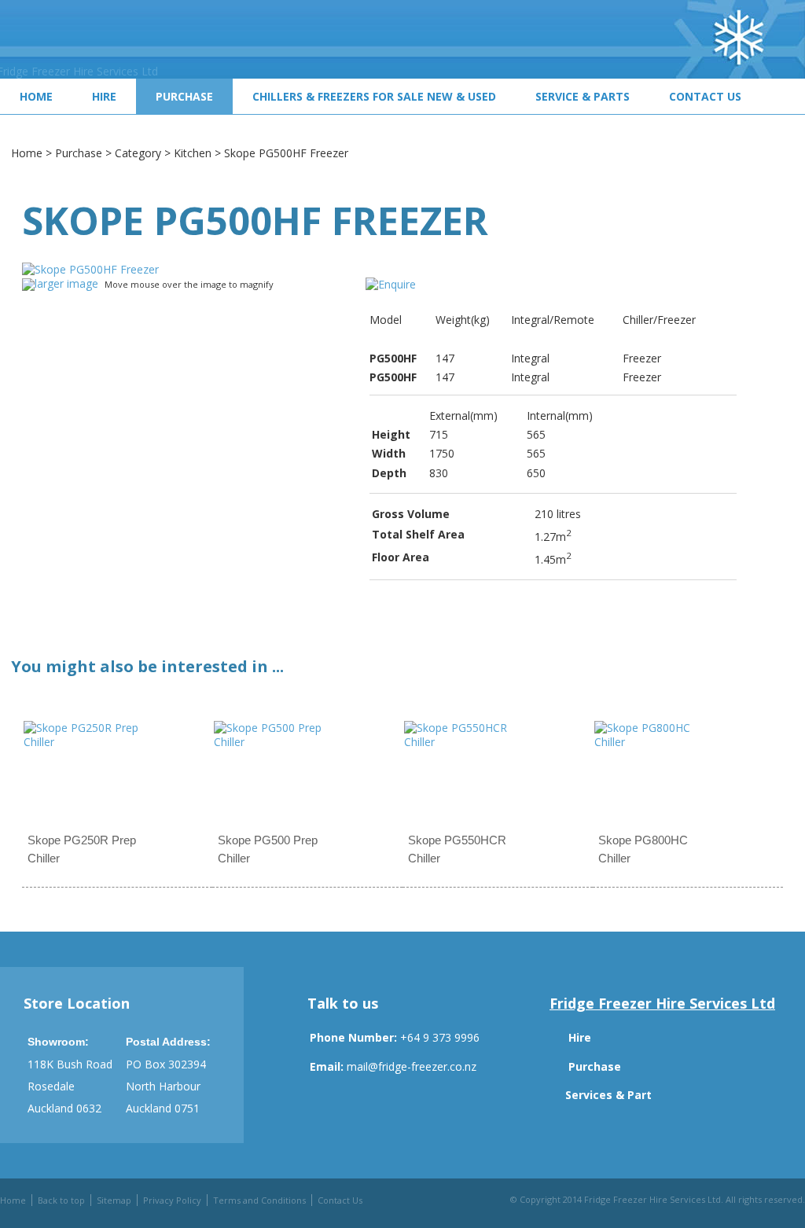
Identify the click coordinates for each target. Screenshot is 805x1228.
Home (36, 96)
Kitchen (192, 152)
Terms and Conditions (259, 1200)
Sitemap (114, 1200)
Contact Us (705, 96)
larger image (66, 283)
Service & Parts (582, 96)
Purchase (184, 96)
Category (138, 152)
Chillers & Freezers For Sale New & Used (374, 96)
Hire (104, 96)
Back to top (61, 1200)
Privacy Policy (172, 1200)
